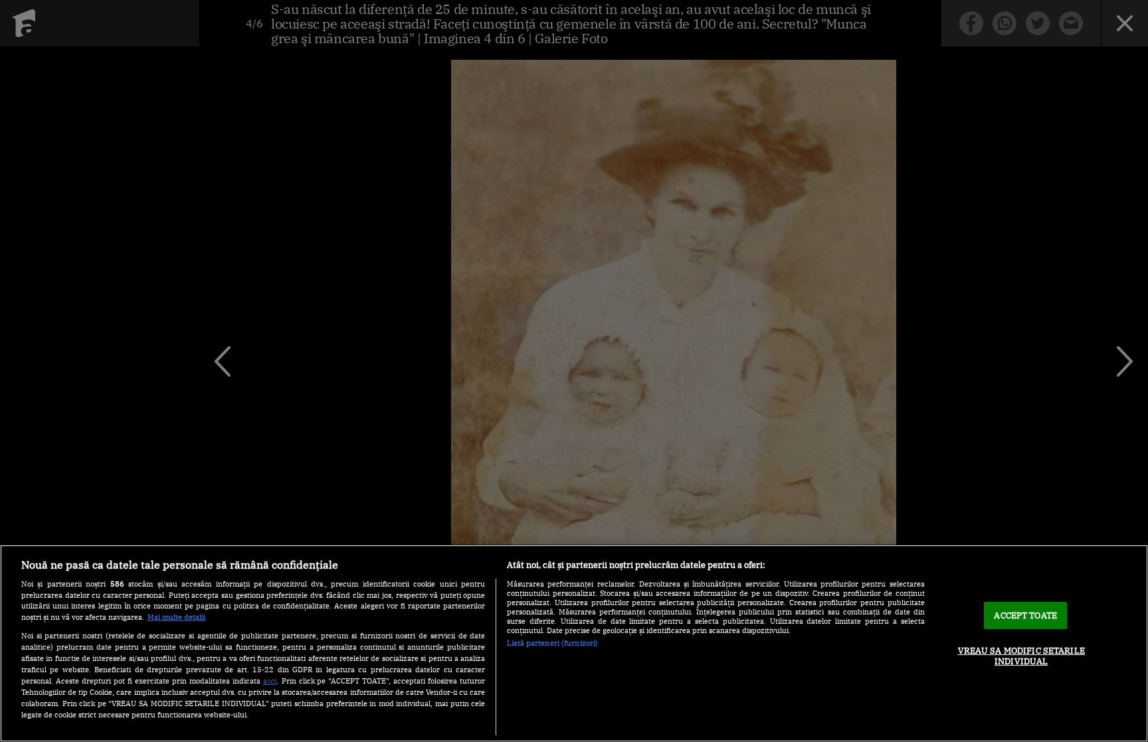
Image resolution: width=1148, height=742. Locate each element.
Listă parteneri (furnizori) (552, 643)
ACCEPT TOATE (1025, 615)
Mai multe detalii (176, 617)
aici (270, 680)
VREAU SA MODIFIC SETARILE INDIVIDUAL (1021, 656)
